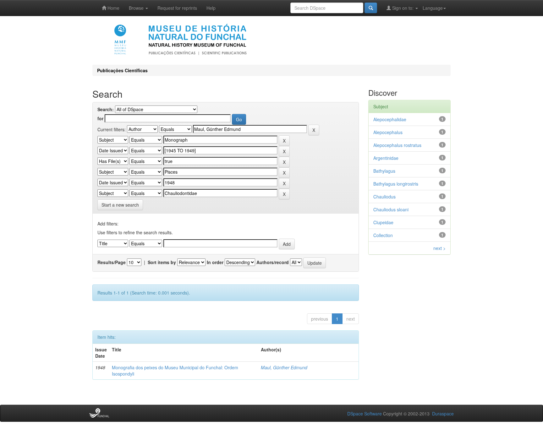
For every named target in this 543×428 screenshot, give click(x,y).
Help (211, 8)
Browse (137, 8)
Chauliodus (384, 196)
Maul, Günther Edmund (284, 367)
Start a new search (120, 205)
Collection (383, 235)
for (100, 118)
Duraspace (443, 413)
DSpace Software (364, 413)
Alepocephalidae (389, 119)
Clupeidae (383, 222)
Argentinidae (385, 158)
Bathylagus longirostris (395, 184)
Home (112, 8)
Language (433, 8)
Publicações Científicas (122, 70)
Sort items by (162, 262)
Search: (105, 109)
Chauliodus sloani (391, 209)
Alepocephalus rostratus (397, 145)
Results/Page (111, 262)
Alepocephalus (388, 132)
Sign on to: (403, 8)
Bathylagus (384, 171)
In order (215, 262)
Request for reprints (177, 8)
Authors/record (272, 262)
